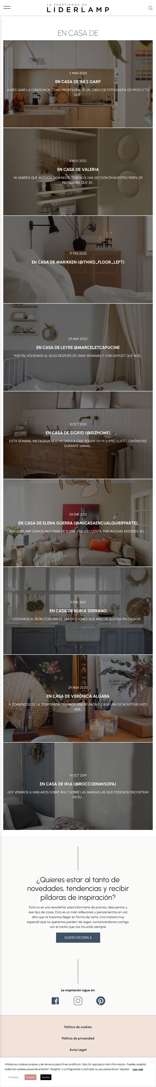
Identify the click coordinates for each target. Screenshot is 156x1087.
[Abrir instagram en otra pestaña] (78, 1001)
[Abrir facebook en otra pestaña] (55, 1001)
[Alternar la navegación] (7, 7)
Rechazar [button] (14, 1077)
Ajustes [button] (46, 1077)
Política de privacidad (78, 1038)
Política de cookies (78, 1027)
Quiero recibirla (78, 937)
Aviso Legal (78, 1050)
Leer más (138, 1069)
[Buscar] (151, 8)
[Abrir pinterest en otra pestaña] (100, 1001)
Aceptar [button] (30, 1077)
